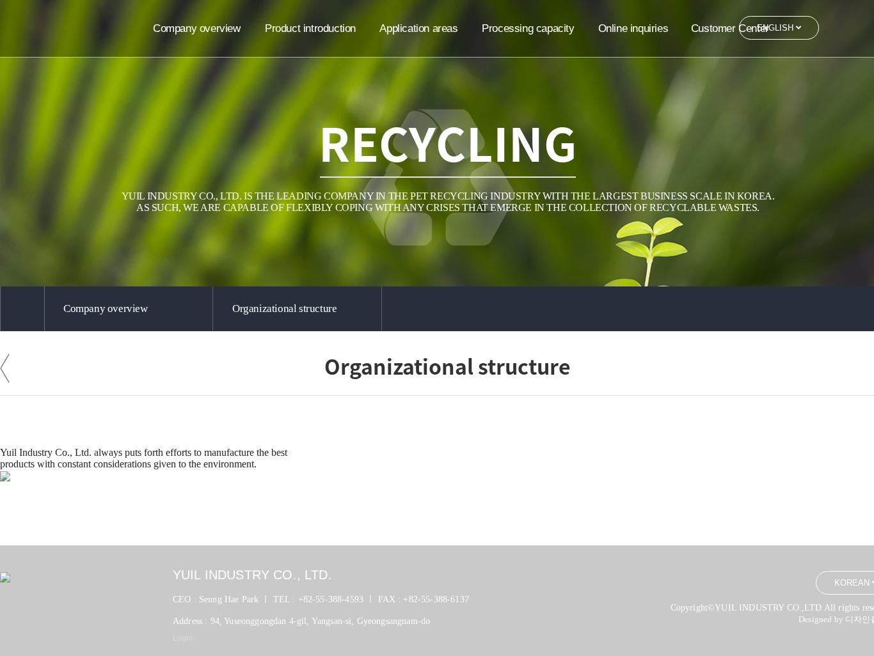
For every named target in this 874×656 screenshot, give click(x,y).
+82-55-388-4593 (330, 599)
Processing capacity (528, 28)
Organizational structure (284, 308)
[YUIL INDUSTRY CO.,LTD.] (89, 27)
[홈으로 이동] (22, 308)
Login (183, 638)
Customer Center (730, 28)
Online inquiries (633, 28)
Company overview (197, 28)
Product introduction (310, 28)
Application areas (418, 28)
